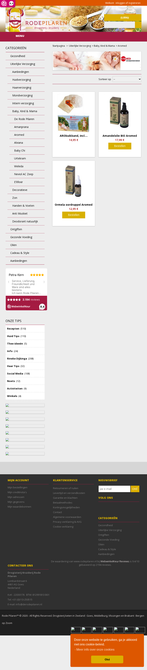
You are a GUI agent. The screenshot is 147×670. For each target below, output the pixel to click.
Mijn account (18, 480)
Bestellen (120, 146)
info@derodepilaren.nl (29, 604)
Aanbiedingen (20, 72)
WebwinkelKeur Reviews (114, 561)
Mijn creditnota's (17, 492)
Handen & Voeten (23, 205)
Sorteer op (105, 79)
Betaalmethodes (62, 502)
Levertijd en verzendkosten (69, 493)
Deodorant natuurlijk (25, 221)
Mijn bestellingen (17, 487)
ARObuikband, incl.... (74, 135)
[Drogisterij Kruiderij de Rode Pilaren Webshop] (36, 29)
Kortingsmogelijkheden (66, 507)
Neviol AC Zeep (23, 174)
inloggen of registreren (128, 3)
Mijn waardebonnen (19, 506)
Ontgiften (16, 229)
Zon (14, 198)
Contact (57, 512)
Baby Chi (19, 150)
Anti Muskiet (20, 213)
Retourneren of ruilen (65, 488)
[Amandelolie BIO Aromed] (120, 113)
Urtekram (20, 158)
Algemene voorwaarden (67, 517)
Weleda (18, 166)
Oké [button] (107, 659)
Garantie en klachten (65, 497)
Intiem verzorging (23, 103)
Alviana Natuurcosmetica (20, 144)
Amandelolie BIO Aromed (120, 135)
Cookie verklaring (63, 526)
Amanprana (21, 127)
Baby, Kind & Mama (24, 111)
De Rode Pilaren (24, 119)
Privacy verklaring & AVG (67, 521)
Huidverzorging (21, 79)
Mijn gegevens (16, 502)
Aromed (19, 135)
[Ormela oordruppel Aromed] (74, 182)
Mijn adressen (16, 497)
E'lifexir (18, 182)
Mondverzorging (22, 95)
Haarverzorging (21, 87)
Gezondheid (17, 56)
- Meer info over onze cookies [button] (94, 649)
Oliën (13, 245)
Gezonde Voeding (21, 237)
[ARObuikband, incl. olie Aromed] (74, 113)
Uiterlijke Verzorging (22, 64)
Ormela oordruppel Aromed (73, 204)
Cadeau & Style (19, 253)
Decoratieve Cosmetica (17, 191)
